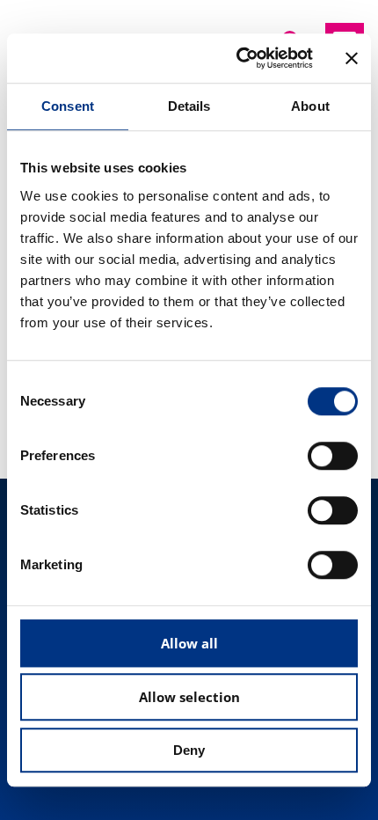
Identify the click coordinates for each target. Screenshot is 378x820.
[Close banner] (351, 58)
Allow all (189, 643)
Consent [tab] (67, 106)
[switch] (333, 456)
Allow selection (189, 697)
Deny (189, 750)
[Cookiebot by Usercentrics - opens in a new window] (238, 58)
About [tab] (310, 106)
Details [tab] (189, 106)
